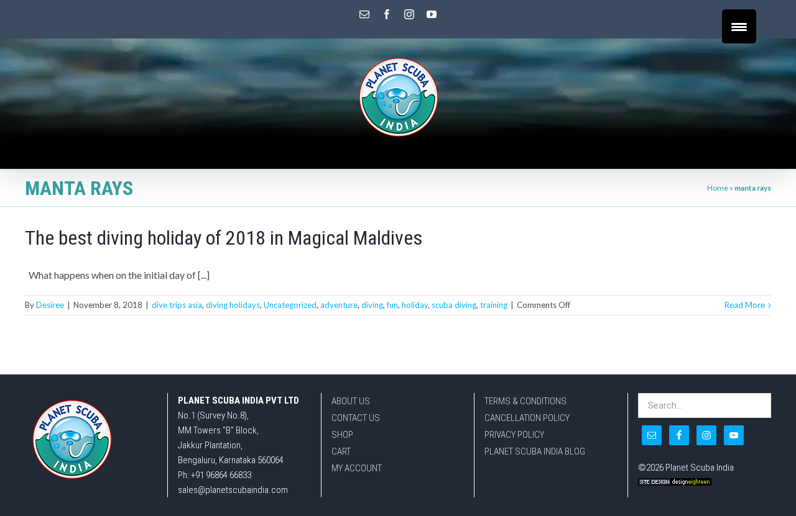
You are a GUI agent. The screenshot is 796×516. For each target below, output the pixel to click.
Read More (744, 305)
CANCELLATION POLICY (527, 417)
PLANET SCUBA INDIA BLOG (534, 451)
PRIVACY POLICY (514, 434)
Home (717, 187)
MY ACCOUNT (356, 468)
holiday (415, 305)
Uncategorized (290, 305)
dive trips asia (177, 305)
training (493, 305)
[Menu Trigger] (739, 26)
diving (372, 305)
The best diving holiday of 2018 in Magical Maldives (223, 238)
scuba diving (454, 305)
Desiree (50, 305)
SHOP (342, 434)
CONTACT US (355, 417)
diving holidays (233, 305)
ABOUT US (350, 401)
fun (392, 305)
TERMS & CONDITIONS (525, 401)
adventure (339, 305)
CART (341, 451)
